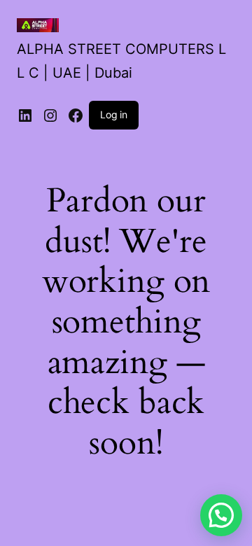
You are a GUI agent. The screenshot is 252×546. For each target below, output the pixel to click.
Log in (113, 114)
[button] (221, 515)
